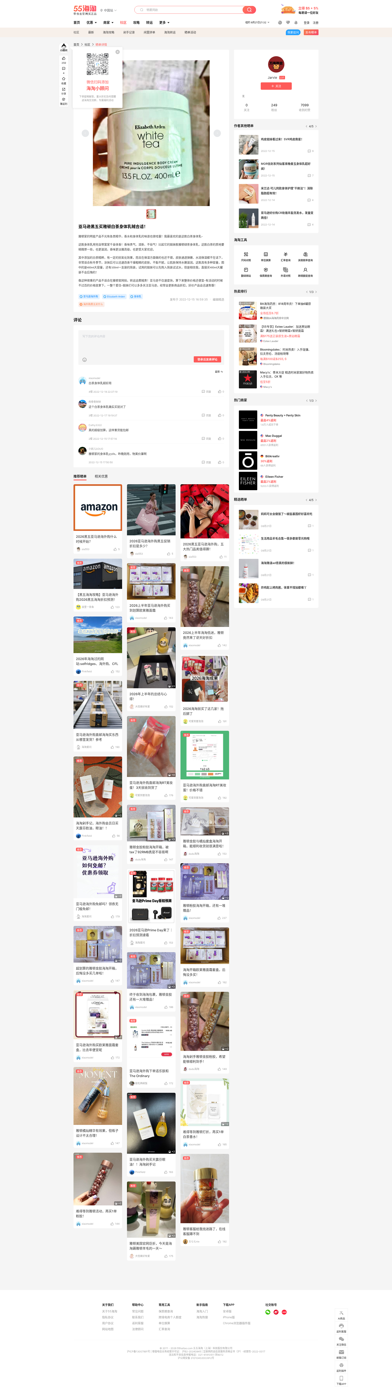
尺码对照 (246, 260)
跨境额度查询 (305, 275)
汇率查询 (286, 260)
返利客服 (138, 1323)
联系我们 (138, 1317)
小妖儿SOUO (96, 448)
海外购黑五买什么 (93, 304)
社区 (76, 32)
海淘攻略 (108, 32)
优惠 (90, 22)
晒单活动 (190, 32)
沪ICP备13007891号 (139, 1351)
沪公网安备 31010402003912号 (196, 1358)
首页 (76, 44)
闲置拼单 (149, 32)
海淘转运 (170, 32)
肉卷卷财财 (95, 401)
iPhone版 (229, 1317)
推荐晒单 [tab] (80, 476)
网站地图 (108, 1329)
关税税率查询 (305, 260)
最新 (91, 32)
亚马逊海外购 (90, 296)
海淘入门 (202, 1311)
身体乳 (137, 296)
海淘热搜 (202, 1317)
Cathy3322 (95, 425)
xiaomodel (94, 378)
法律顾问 (138, 1329)
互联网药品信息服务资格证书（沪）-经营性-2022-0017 (234, 1351)
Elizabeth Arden (116, 296)
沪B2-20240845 (192, 1351)
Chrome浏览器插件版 (237, 1323)
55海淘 (85, 10)
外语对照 (286, 275)
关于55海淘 (109, 1311)
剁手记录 (129, 32)
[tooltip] (97, 77)
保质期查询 (266, 275)
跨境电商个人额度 (170, 1317)
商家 (106, 22)
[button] (108, 10)
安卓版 (227, 1311)
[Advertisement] (276, 641)
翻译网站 (246, 275)
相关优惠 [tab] (101, 476)
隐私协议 (108, 1317)
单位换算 (266, 260)
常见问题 (138, 1311)
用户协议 (108, 1323)
